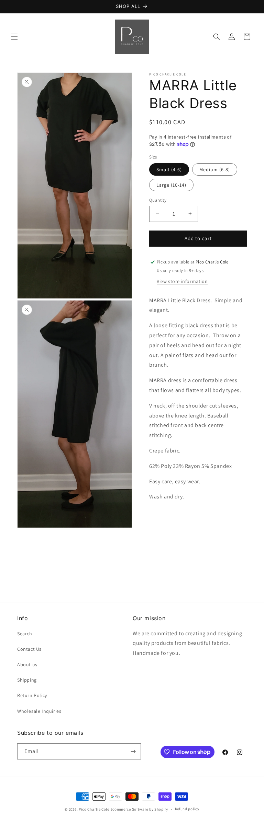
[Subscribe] (133, 751)
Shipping (27, 680)
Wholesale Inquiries (39, 711)
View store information (182, 281)
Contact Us (29, 649)
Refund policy (187, 808)
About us (27, 664)
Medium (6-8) (214, 169)
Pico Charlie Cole (94, 809)
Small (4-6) (169, 169)
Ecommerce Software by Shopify (139, 809)
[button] (14, 36)
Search (24, 633)
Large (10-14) (171, 185)
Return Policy (32, 695)
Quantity (157, 200)
